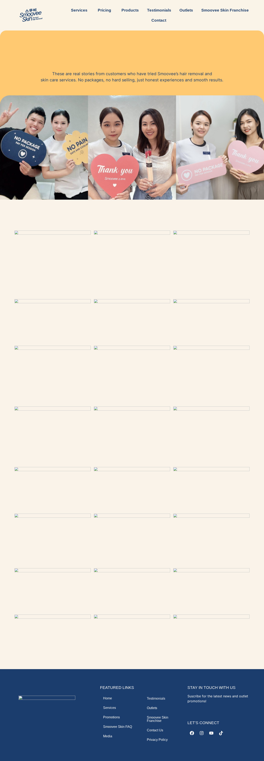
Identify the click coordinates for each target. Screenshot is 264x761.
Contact (158, 20)
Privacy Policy (157, 739)
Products (130, 10)
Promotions (111, 717)
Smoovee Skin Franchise (225, 10)
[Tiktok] (221, 733)
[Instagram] (201, 733)
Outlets (186, 10)
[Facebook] (191, 733)
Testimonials (159, 10)
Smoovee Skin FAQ (117, 726)
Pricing (104, 10)
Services (109, 707)
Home (107, 698)
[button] (80, 10)
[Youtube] (211, 733)
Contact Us (155, 730)
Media (107, 736)
